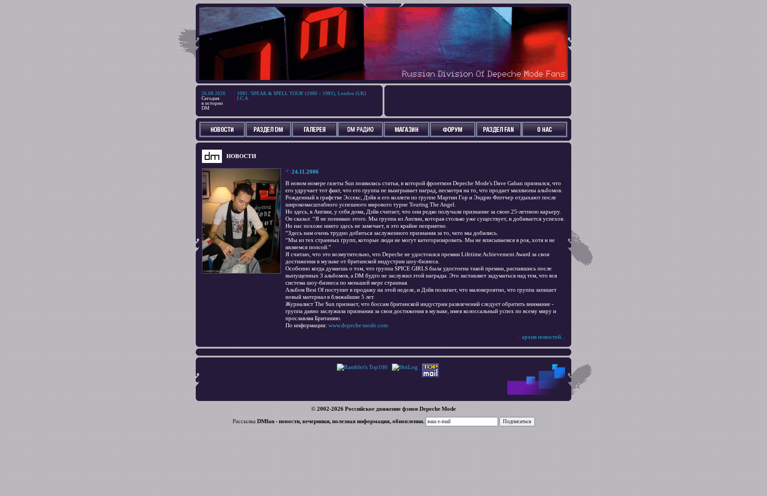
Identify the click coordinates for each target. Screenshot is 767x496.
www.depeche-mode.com (358, 325)
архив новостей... (543, 336)
